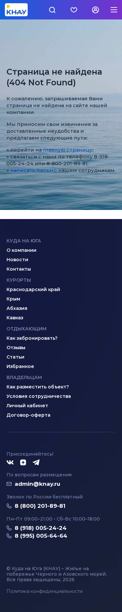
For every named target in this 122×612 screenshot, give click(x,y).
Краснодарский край (33, 289)
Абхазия (17, 308)
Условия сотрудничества (39, 396)
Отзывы (16, 347)
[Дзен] (23, 462)
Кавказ (15, 318)
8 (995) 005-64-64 (41, 535)
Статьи (15, 357)
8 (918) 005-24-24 (41, 528)
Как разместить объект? (38, 387)
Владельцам (24, 377)
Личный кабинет (27, 406)
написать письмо (33, 170)
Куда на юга (24, 241)
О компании (21, 250)
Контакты (19, 269)
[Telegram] (36, 462)
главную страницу (67, 150)
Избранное (20, 366)
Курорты (19, 280)
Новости (17, 260)
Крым (13, 299)
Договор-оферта (28, 415)
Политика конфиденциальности (45, 591)
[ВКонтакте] (10, 462)
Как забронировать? (32, 338)
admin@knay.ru (37, 484)
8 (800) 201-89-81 (40, 506)
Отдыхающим (27, 328)
